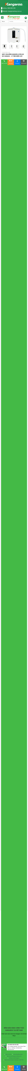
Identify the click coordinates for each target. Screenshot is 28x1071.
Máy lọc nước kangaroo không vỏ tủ (14, 1056)
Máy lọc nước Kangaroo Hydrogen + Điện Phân (14, 1059)
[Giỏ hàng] (26, 18)
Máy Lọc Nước (8, 1054)
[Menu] (2, 17)
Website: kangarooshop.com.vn (12, 11)
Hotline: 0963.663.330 (9, 8)
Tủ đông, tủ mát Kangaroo (14, 1058)
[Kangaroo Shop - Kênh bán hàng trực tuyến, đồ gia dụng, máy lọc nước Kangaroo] (14, 17)
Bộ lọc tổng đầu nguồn (18, 1054)
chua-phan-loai (6, 52)
